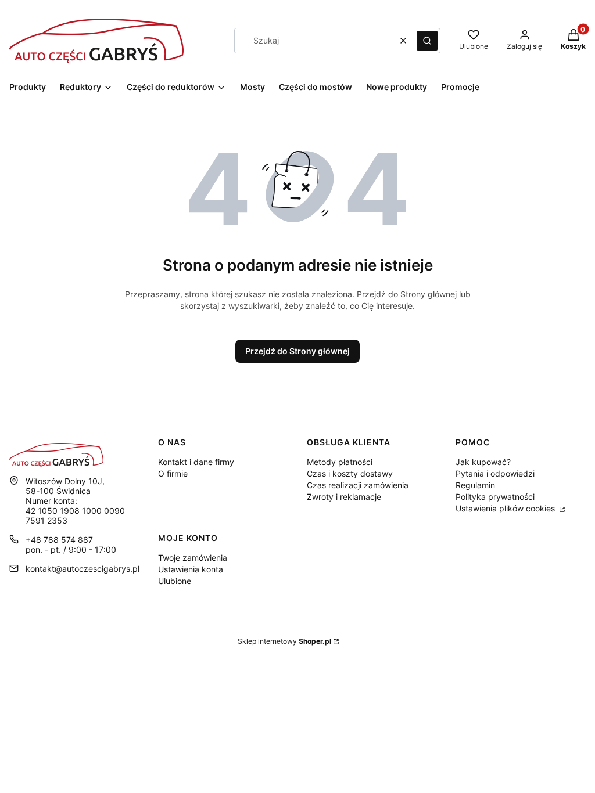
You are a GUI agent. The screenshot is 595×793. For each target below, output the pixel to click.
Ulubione (174, 581)
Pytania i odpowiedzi (495, 473)
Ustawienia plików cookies (506, 508)
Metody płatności (339, 462)
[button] (427, 41)
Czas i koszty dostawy (350, 473)
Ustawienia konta (190, 569)
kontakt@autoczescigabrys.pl (82, 569)
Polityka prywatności (495, 497)
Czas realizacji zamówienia (357, 485)
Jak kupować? (483, 462)
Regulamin (475, 485)
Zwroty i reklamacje (344, 497)
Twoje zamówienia (192, 558)
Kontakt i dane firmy (196, 462)
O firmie (173, 473)
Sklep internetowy (284, 641)
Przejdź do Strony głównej (297, 351)
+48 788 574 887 (59, 540)
